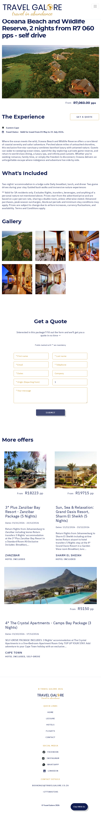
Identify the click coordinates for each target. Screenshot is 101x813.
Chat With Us (79, 807)
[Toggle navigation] (95, 6)
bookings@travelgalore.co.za (50, 785)
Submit (50, 412)
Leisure (50, 718)
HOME (50, 712)
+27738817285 (50, 792)
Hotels (50, 725)
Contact (50, 737)
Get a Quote (85, 117)
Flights (50, 731)
